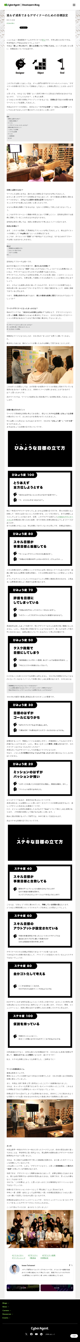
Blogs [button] (4, 1303)
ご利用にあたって (50, 1334)
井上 (44, 40)
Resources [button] (6, 1314)
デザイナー (33, 1255)
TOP (74, 1336)
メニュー (74, 3)
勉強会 (33, 1258)
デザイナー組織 (49, 1255)
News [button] (4, 1307)
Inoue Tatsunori (28, 1265)
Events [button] (5, 1318)
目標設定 (44, 1258)
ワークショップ (19, 1258)
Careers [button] (5, 1310)
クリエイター (10, 23)
